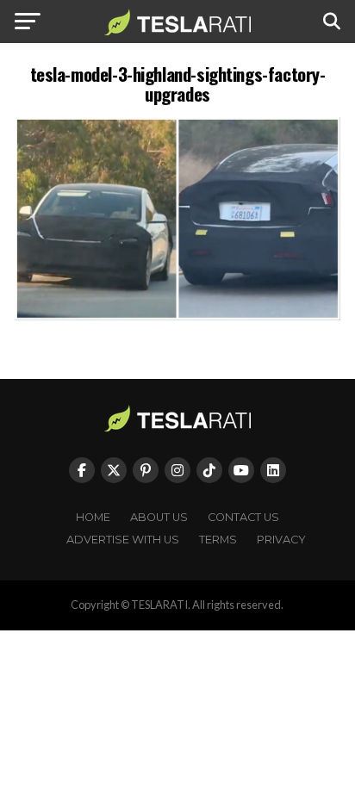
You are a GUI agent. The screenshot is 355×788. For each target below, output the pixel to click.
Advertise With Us (122, 539)
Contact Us (243, 517)
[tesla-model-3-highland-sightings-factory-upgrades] (177, 315)
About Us (159, 517)
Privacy (281, 539)
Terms (218, 539)
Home (93, 517)
